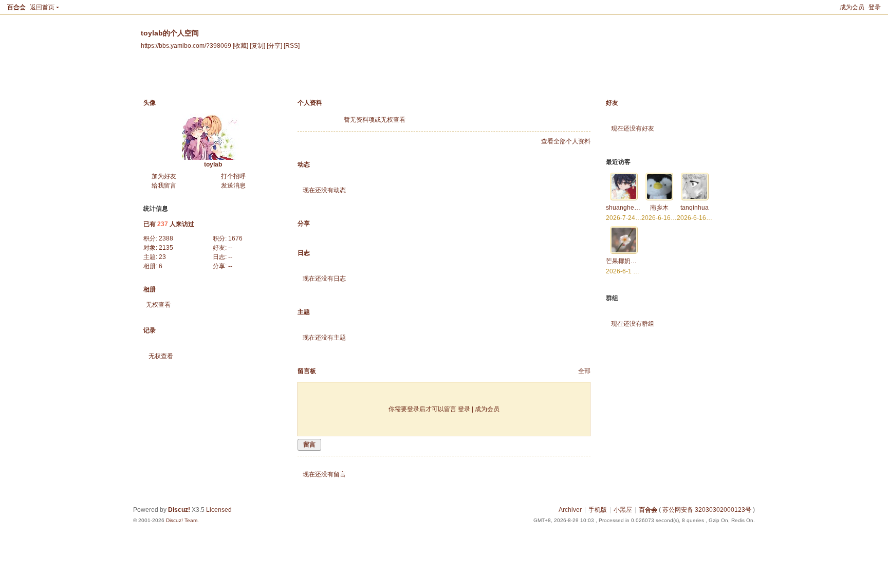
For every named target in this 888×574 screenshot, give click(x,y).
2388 (166, 238)
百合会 (16, 7)
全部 (584, 371)
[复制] (257, 45)
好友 (612, 102)
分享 (374, 79)
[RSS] (292, 45)
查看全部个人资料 (565, 141)
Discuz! (179, 509)
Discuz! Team (181, 520)
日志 (271, 79)
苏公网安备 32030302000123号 (706, 509)
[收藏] (240, 45)
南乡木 (659, 207)
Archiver (570, 509)
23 (162, 257)
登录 (874, 7)
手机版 (597, 509)
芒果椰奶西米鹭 (627, 261)
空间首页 (161, 79)
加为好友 (164, 176)
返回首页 (42, 7)
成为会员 (852, 7)
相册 (305, 79)
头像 (149, 102)
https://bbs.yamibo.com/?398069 (186, 45)
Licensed (219, 509)
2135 (166, 247)
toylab (213, 164)
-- (230, 247)
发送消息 (233, 185)
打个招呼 (233, 176)
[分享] (274, 45)
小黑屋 (623, 509)
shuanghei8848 (628, 207)
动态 (202, 79)
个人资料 (455, 79)
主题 (340, 79)
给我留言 (164, 185)
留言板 (411, 79)
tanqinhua (694, 207)
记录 (236, 79)
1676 (235, 238)
